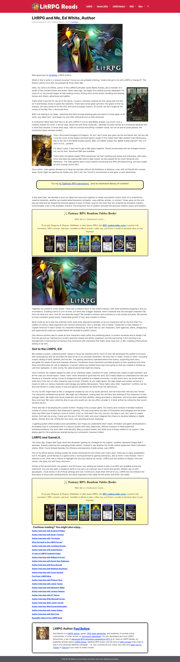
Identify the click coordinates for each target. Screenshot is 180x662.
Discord (65, 647)
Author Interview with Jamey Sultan (47, 610)
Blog (140, 6)
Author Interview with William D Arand (48, 557)
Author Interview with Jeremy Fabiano (48, 591)
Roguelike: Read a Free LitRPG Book (47, 618)
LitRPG (89, 6)
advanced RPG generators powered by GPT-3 (91, 639)
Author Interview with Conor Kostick (47, 572)
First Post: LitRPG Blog (41, 576)
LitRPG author (73, 633)
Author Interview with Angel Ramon (47, 550)
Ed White (53, 75)
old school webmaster (91, 636)
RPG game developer (96, 633)
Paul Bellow (82, 628)
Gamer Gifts (102, 6)
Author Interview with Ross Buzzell (47, 565)
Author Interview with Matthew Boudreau (49, 569)
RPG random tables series (114, 225)
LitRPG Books (119, 6)
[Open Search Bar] (148, 6)
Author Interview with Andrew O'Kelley (48, 531)
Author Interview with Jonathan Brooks (49, 546)
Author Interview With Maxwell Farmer (48, 599)
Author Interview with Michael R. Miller (48, 588)
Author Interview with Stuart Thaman (48, 535)
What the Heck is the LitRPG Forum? (47, 542)
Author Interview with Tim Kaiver (46, 538)
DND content (125, 642)
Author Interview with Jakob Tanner (47, 584)
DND (132, 6)
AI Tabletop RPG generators (74, 183)
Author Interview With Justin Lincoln (47, 603)
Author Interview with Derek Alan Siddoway (50, 561)
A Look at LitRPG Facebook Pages (46, 554)
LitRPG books (80, 642)
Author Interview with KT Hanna (45, 595)
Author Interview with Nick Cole (45, 614)
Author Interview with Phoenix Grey (47, 580)
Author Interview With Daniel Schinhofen (49, 606)
